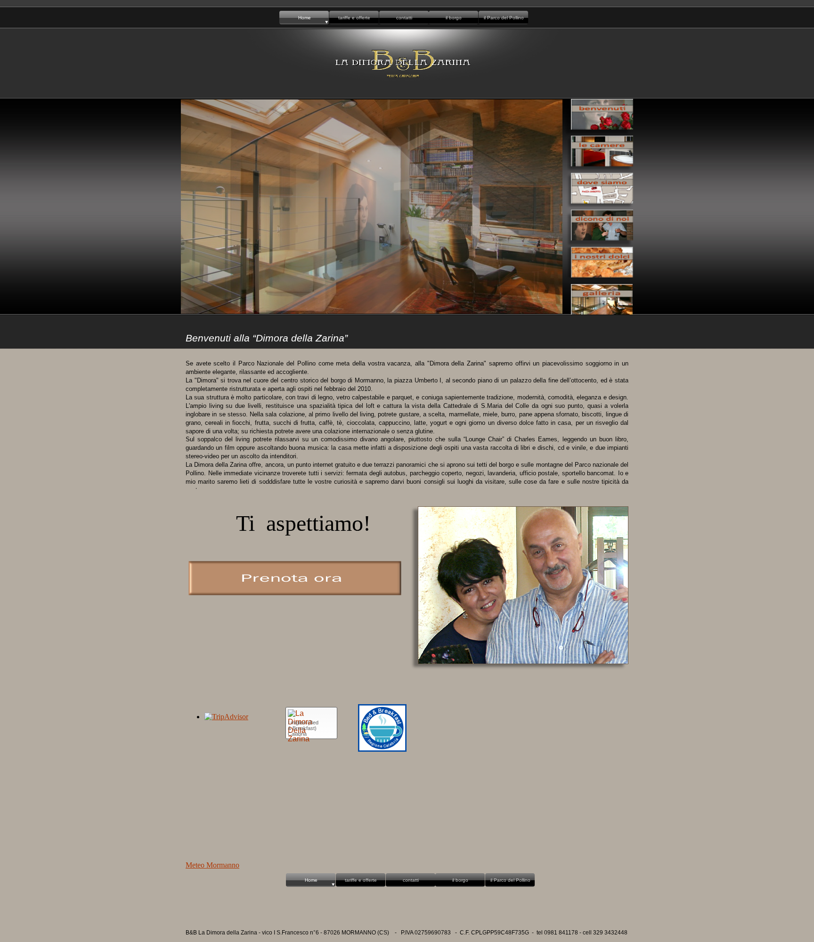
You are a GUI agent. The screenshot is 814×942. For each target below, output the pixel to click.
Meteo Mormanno (212, 865)
